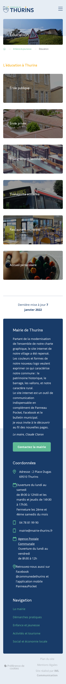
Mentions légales (47, 665)
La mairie (19, 609)
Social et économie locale (30, 641)
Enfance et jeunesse (26, 625)
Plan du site (47, 659)
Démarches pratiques (27, 617)
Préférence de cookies (15, 667)
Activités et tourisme (26, 633)
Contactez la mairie (32, 447)
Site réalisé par (47, 673)
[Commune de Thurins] (18, 9)
